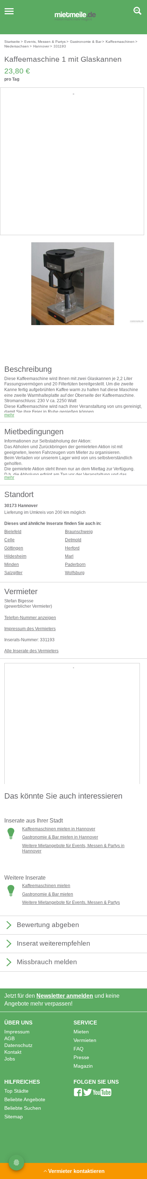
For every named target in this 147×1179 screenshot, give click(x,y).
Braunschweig (79, 531)
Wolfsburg (75, 572)
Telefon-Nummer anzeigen (30, 617)
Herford (72, 548)
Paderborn (75, 564)
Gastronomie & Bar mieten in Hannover (60, 837)
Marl (69, 556)
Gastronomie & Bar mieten (47, 894)
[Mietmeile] (75, 17)
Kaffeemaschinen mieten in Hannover (58, 828)
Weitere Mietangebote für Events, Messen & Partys (71, 902)
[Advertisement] (73, 169)
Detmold (73, 539)
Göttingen (13, 548)
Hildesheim (15, 556)
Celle (9, 539)
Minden (11, 564)
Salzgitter (13, 572)
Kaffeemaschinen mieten (46, 885)
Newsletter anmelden (64, 996)
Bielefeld (12, 531)
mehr (9, 415)
